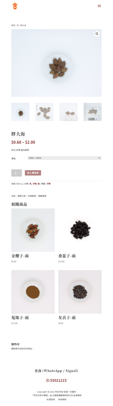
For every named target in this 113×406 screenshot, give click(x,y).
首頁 (13, 25)
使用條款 (62, 399)
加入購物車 (33, 172)
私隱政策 (51, 399)
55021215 (58, 380)
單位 (13, 158)
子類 (34, 183)
